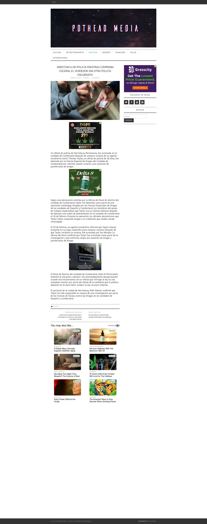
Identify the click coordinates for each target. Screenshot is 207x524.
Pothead (86, 78)
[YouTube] (137, 102)
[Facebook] (131, 102)
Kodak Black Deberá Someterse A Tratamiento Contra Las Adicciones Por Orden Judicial (70, 317)
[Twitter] (126, 102)
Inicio (54, 2)
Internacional (60, 58)
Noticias (93, 52)
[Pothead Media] (103, 28)
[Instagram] (142, 102)
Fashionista (142, 521)
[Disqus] (85, 430)
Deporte (106, 52)
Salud (133, 52)
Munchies (120, 52)
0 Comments (96, 78)
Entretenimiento (75, 52)
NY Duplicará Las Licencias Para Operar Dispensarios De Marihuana (100, 316)
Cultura (57, 52)
